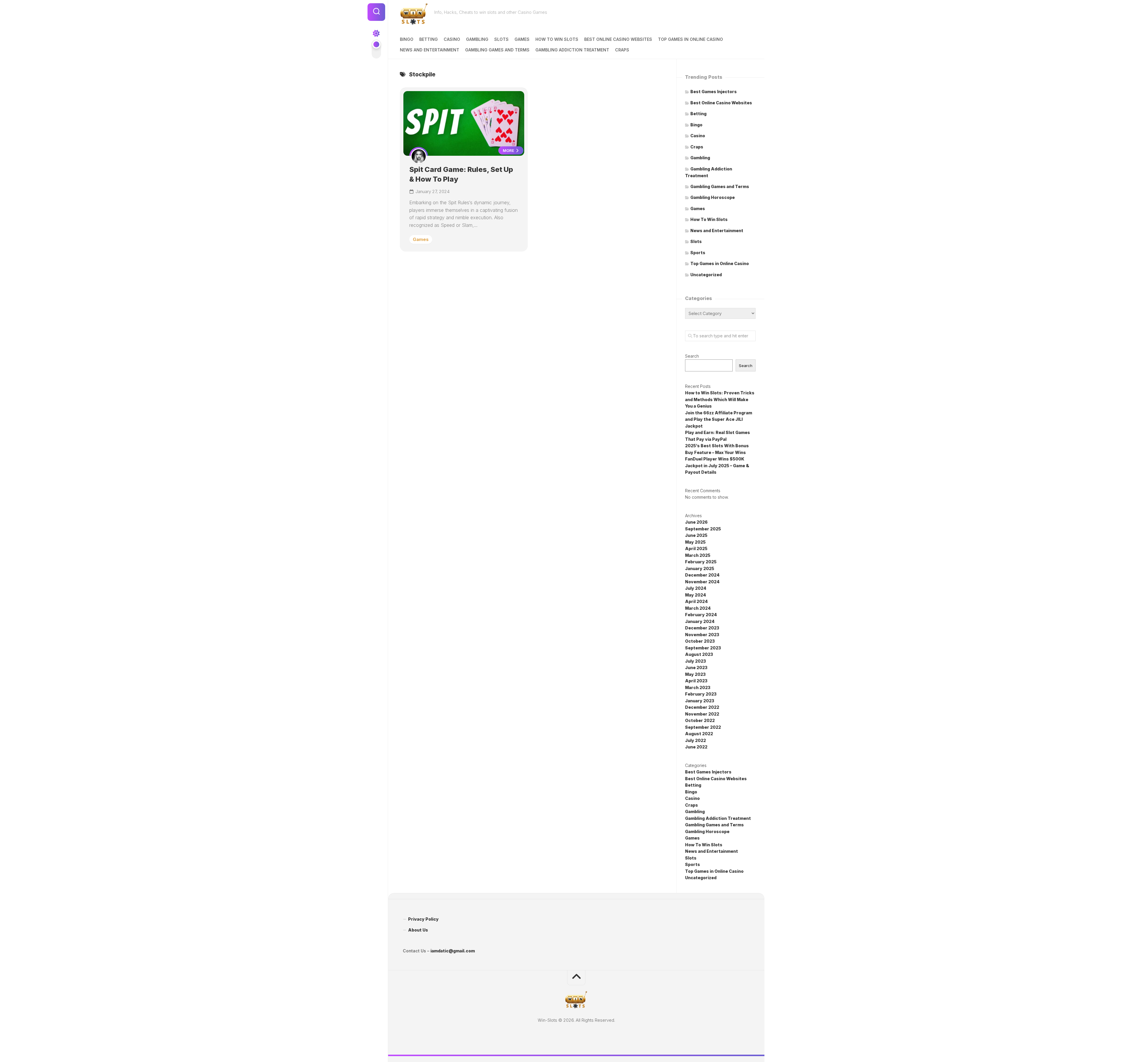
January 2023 (699, 700)
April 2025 (696, 548)
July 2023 (695, 661)
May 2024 (695, 594)
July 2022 (695, 740)
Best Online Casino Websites (618, 39)
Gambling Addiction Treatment (572, 49)
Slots (501, 39)
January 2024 (699, 621)
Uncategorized (706, 274)
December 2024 (702, 574)
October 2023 (700, 641)
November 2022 (702, 713)
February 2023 (701, 693)
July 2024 (695, 588)
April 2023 (696, 680)
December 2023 (702, 627)
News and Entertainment (429, 49)
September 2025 (703, 528)
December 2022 (702, 707)
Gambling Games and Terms (497, 49)
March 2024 (698, 608)
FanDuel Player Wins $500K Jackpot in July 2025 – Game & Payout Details (717, 465)
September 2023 (703, 647)
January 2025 (699, 568)
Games (522, 39)
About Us (418, 929)
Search (692, 356)
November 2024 (702, 581)
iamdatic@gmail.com (452, 950)
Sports (697, 252)
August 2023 (699, 654)
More (509, 150)
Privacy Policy (423, 919)
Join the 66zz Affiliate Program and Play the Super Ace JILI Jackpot (718, 419)
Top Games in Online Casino (690, 39)
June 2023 (696, 667)
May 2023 (695, 674)
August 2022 (699, 733)
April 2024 (696, 601)
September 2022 (703, 727)
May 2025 (695, 542)
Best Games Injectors (713, 91)
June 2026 (696, 522)
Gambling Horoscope (712, 197)
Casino (452, 39)
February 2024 (701, 614)
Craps (622, 49)
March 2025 (697, 555)
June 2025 (696, 535)
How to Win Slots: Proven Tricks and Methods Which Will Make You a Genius (719, 399)
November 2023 (702, 634)
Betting (428, 39)
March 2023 (697, 687)
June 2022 (696, 746)
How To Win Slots (556, 39)
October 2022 (700, 720)
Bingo (406, 39)
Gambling (477, 39)
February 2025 (701, 561)
